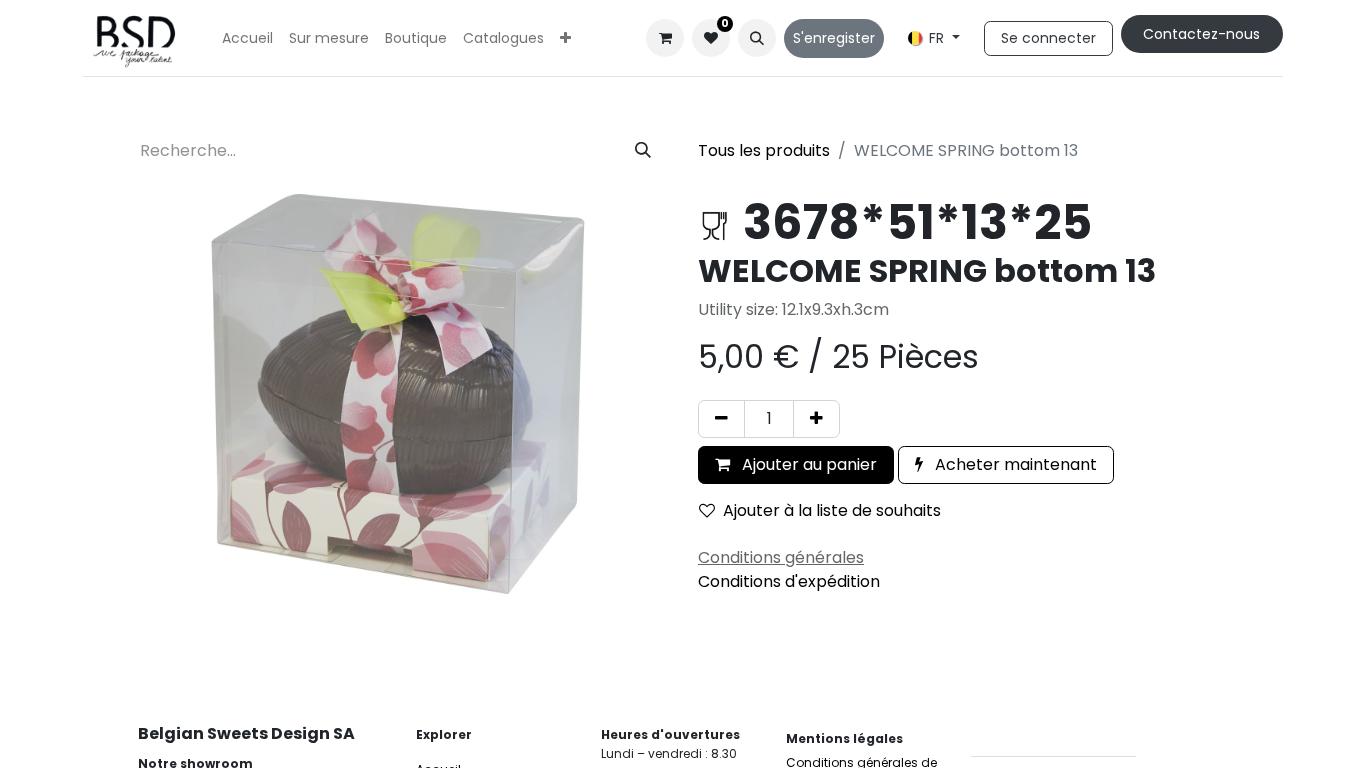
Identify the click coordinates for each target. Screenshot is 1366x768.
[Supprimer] (721, 419)
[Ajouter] (816, 419)
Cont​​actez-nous (1201, 34)
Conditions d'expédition (789, 581)
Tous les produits (764, 150)
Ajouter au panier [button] (807, 464)
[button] (757, 38)
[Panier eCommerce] (665, 38)
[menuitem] (247, 38)
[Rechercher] (643, 151)
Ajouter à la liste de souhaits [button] (832, 510)
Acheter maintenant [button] (1014, 464)
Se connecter (1048, 38)
